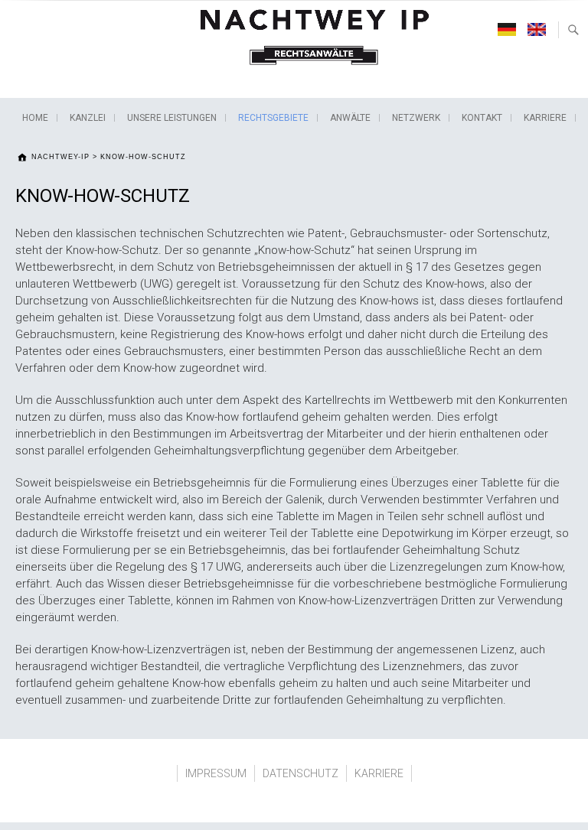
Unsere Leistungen (172, 117)
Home (35, 117)
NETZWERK (416, 117)
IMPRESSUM (216, 773)
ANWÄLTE (350, 117)
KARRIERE (545, 117)
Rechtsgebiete (273, 117)
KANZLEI (88, 117)
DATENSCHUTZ (300, 773)
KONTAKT (482, 117)
